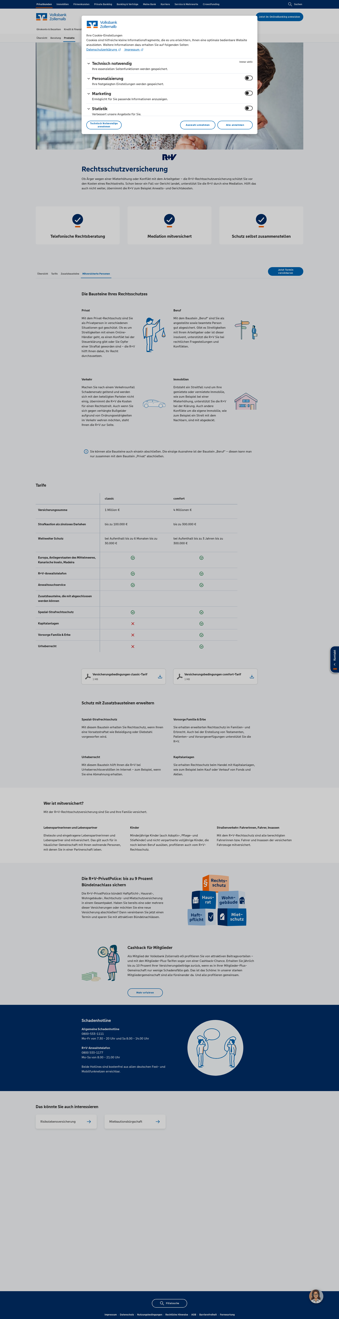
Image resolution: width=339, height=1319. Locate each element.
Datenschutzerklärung (102, 49)
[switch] (249, 78)
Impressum (132, 49)
